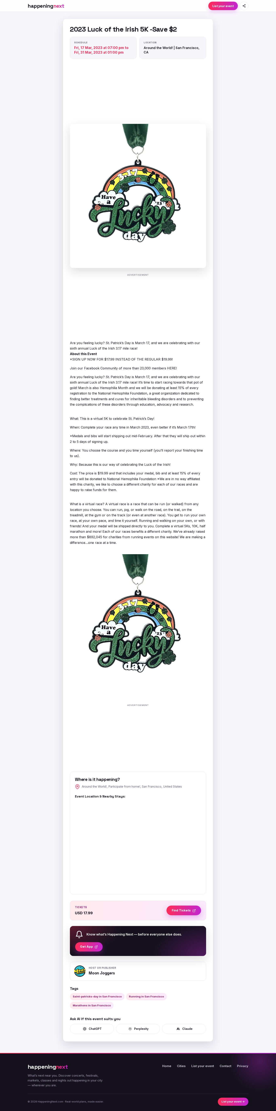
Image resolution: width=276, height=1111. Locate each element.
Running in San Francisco (146, 996)
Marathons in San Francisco (92, 1005)
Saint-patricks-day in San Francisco (97, 996)
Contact (225, 1066)
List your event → (233, 1101)
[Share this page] (244, 6)
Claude (187, 1028)
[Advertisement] (138, 92)
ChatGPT (95, 1028)
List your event (223, 6)
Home (166, 1066)
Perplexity (141, 1028)
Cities (181, 1066)
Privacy (242, 1066)
